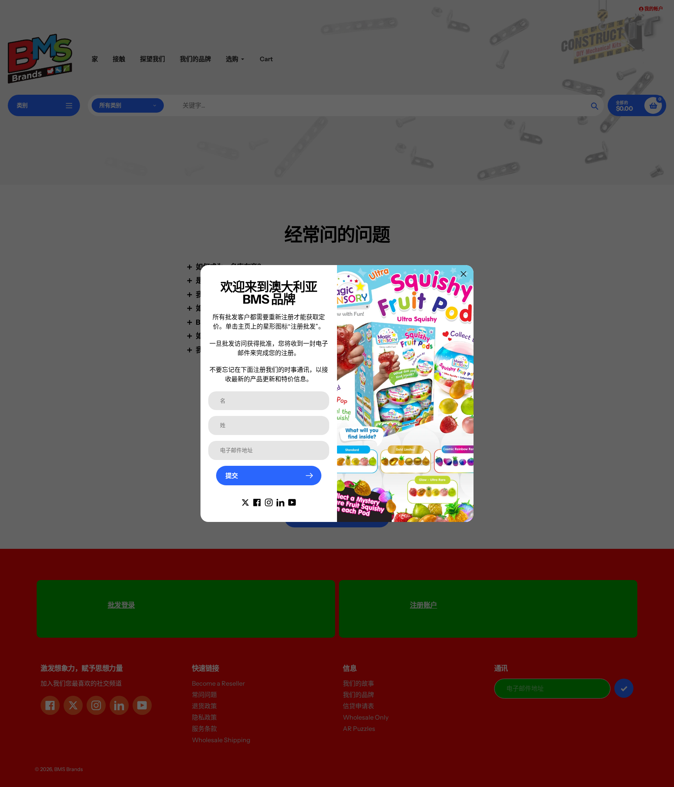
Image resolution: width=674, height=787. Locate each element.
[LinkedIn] (280, 502)
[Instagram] (269, 502)
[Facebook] (257, 502)
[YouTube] (292, 502)
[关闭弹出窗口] (463, 274)
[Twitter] (245, 502)
